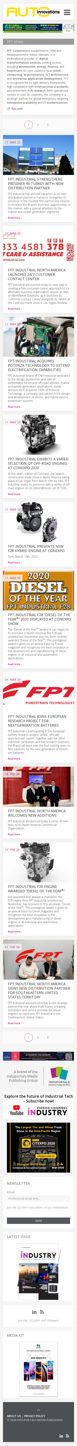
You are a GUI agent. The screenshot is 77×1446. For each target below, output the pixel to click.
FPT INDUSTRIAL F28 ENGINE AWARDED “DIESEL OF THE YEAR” (36, 888)
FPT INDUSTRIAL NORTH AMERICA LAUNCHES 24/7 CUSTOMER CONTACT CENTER (37, 274)
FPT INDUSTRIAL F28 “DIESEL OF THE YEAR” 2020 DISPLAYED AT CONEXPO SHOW (39, 619)
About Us (14, 1416)
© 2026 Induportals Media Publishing (35, 1420)
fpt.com (17, 108)
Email (11, 1192)
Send (38, 1221)
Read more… (15, 217)
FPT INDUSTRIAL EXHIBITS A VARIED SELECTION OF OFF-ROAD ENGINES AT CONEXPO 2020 (38, 463)
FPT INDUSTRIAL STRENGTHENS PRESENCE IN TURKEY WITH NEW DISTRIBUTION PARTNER (36, 183)
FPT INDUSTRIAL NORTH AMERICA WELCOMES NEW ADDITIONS (37, 813)
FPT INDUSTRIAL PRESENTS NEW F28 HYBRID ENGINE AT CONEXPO (36, 548)
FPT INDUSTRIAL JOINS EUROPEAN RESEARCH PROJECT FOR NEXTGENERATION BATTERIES (37, 721)
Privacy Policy (34, 1416)
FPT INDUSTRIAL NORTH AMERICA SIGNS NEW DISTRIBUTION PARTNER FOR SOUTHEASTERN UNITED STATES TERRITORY (39, 990)
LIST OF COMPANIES (20, 1424)
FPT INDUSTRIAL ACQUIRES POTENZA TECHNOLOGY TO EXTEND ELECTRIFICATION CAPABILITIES (39, 365)
